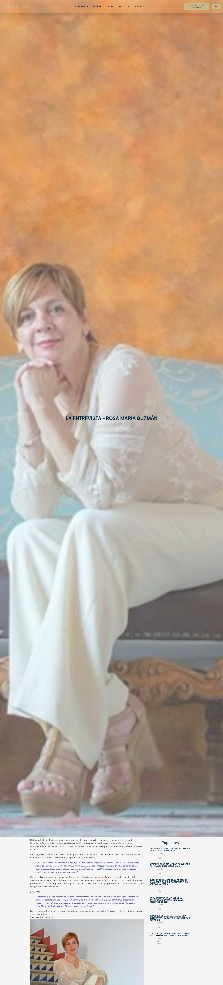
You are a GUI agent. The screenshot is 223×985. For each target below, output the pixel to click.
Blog (110, 6)
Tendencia (80, 6)
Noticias (97, 6)
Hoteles (122, 6)
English (138, 6)
